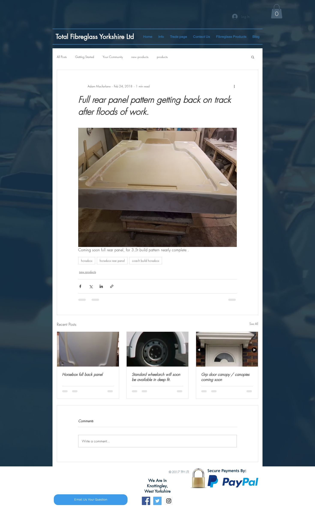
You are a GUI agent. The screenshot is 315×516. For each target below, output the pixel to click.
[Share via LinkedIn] (101, 286)
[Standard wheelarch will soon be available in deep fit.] (158, 349)
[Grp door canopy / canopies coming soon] (227, 349)
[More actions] (234, 86)
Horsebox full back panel (82, 374)
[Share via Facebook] (80, 286)
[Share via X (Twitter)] (91, 286)
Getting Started (84, 57)
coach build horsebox (145, 261)
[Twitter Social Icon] (157, 470)
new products (139, 57)
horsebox (86, 261)
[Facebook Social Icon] (146, 470)
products (162, 57)
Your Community (113, 57)
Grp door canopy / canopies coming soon (225, 377)
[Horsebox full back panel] (88, 349)
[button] (231, 36)
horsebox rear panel (112, 261)
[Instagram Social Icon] (169, 470)
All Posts (62, 57)
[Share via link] (112, 286)
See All (253, 324)
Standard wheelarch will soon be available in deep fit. (156, 377)
